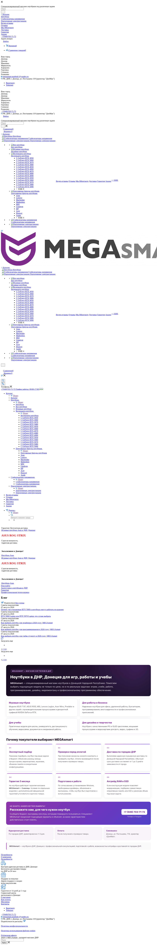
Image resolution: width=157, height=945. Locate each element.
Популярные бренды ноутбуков (34, 453)
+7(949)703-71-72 (9, 36)
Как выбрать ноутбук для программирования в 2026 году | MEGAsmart (30, 629)
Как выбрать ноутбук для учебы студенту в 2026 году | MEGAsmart (29, 636)
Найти (4, 943)
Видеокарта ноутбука (29, 415)
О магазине (6, 897)
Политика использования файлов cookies (18, 931)
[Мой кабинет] (2, 368)
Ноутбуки (20, 404)
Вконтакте (10, 83)
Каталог (14, 398)
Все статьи (19, 603)
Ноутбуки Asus (7, 555)
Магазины (5, 902)
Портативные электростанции (28, 490)
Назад (15, 396)
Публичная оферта (9, 935)
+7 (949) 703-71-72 (134, 812)
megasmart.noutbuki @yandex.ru (16, 77)
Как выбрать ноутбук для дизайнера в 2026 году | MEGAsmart (27, 623)
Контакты (5, 904)
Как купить (6, 900)
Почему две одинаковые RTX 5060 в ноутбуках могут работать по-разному (32, 610)
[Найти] (3, 11)
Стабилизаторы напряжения (27, 482)
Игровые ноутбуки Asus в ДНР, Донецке (18, 530)
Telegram (9, 85)
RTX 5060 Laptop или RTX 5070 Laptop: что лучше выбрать (26, 616)
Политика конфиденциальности (14, 926)
